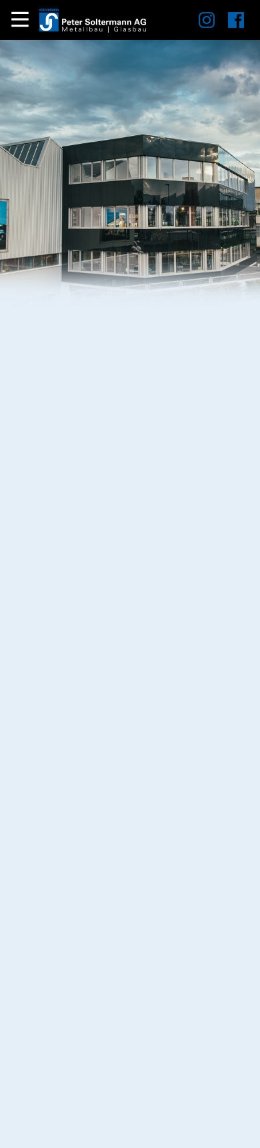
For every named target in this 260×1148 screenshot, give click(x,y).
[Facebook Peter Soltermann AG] (229, 24)
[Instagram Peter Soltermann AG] (200, 24)
